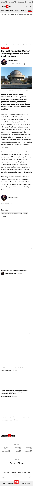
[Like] (3, 477)
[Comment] (16, 477)
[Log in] (26, 6)
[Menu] (31, 6)
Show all (4, 216)
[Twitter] (14, 463)
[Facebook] (10, 463)
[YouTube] (22, 463)
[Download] (24, 64)
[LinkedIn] (18, 463)
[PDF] (12, 203)
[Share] (30, 477)
